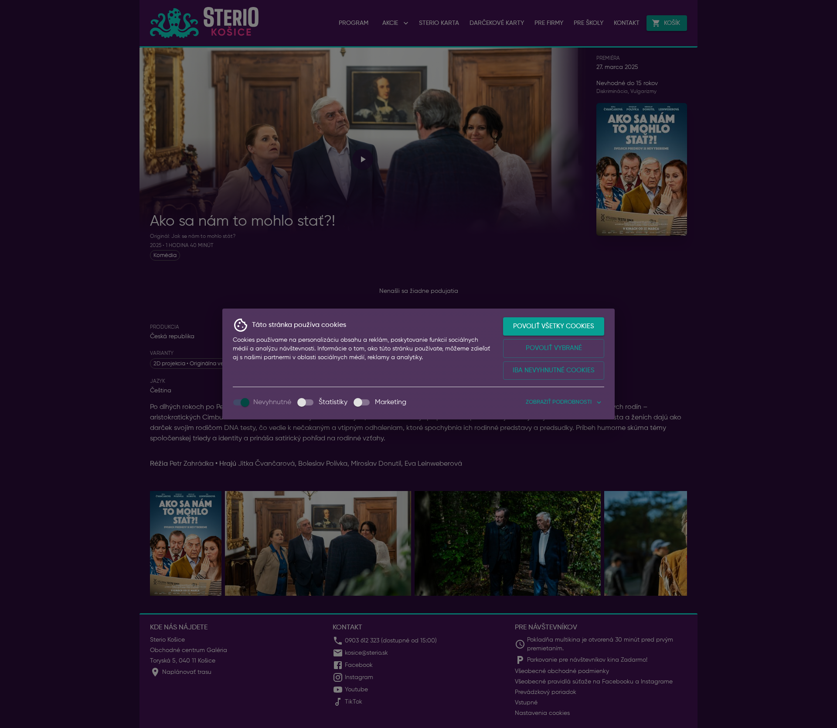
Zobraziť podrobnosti (559, 402)
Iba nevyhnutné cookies (554, 370)
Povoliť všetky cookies (553, 326)
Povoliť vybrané (554, 348)
